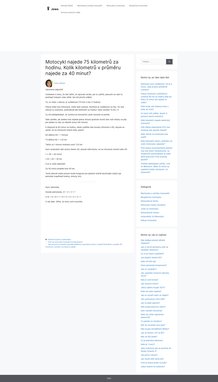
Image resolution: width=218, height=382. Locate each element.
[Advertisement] (109, 35)
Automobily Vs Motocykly (152, 216)
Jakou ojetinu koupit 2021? (153, 287)
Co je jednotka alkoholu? (152, 340)
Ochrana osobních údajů (70, 12)
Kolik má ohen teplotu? (151, 291)
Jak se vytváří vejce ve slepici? (155, 295)
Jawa (54, 9)
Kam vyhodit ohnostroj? (151, 311)
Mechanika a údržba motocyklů (89, 6)
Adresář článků (67, 6)
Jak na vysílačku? (149, 269)
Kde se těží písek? (149, 336)
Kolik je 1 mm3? (148, 344)
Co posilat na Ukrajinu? (151, 321)
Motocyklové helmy (149, 201)
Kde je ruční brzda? (149, 280)
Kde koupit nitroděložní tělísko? (155, 329)
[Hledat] (169, 61)
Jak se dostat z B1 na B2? (152, 333)
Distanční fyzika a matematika (59, 239)
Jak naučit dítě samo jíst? (152, 359)
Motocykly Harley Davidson (153, 205)
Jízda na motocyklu (149, 209)
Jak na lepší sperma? (150, 303)
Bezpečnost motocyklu (138, 6)
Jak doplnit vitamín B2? (151, 257)
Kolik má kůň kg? (148, 261)
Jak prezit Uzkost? (149, 355)
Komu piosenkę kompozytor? (154, 265)
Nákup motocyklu (149, 220)
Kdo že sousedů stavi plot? (153, 325)
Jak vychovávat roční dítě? (153, 299)
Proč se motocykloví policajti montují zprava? (65, 242)
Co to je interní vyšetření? (152, 254)
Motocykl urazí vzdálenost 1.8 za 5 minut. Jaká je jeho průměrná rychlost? (156, 87)
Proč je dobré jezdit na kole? (154, 363)
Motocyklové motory (150, 212)
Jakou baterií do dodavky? (153, 366)
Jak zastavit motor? (150, 284)
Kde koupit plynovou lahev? (153, 307)
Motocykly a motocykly (116, 6)
